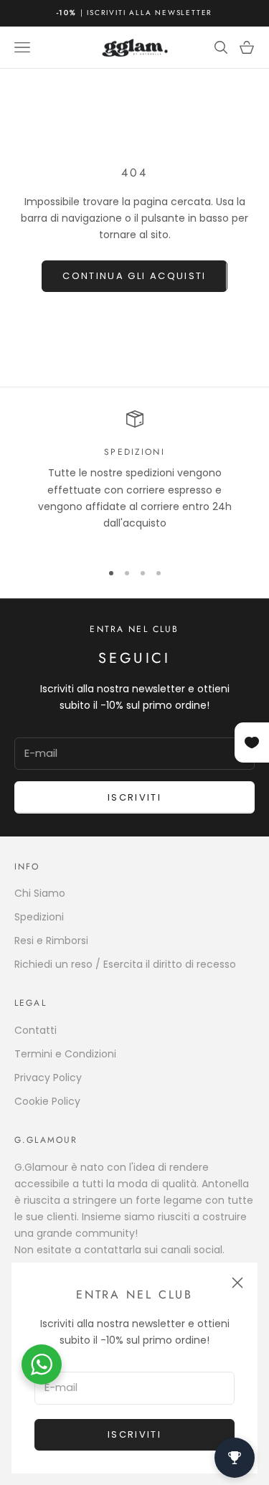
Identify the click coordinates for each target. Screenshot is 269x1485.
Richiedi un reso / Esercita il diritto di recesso (125, 964)
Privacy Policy (48, 1077)
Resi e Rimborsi (51, 940)
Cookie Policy (47, 1101)
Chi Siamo (39, 893)
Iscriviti (134, 1434)
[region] (134, 479)
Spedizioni (39, 917)
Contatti (35, 1030)
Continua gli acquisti (134, 276)
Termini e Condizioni (65, 1054)
